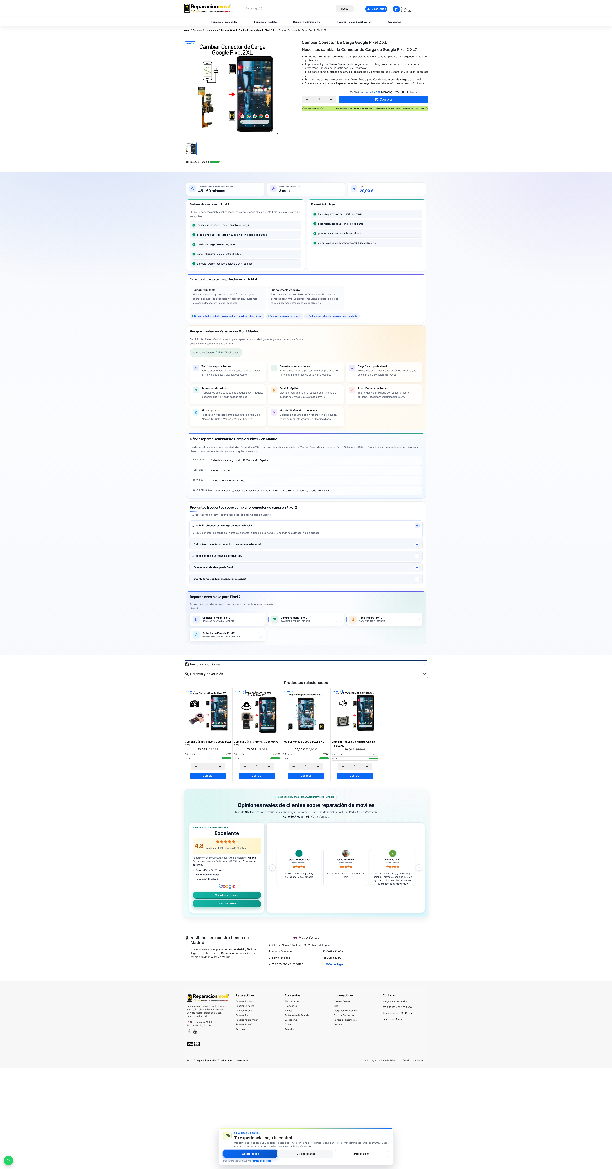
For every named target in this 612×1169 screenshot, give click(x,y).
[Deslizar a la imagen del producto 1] (190, 148)
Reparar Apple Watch (247, 1019)
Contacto (338, 1024)
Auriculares (290, 1029)
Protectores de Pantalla (297, 1015)
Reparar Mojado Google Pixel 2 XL (303, 741)
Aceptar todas (250, 1153)
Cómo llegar (335, 964)
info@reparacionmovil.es (395, 1001)
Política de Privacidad (389, 1060)
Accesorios (241, 1029)
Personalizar (361, 1153)
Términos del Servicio (414, 1060)
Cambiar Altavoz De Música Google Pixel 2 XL (353, 743)
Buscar (345, 8)
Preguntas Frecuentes (345, 1010)
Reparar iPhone (244, 1001)
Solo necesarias (306, 1153)
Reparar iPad (242, 1015)
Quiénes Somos (342, 1001)
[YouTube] (195, 1032)
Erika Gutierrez (345, 859)
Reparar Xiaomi (244, 1010)
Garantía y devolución (206, 674)
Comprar (384, 99)
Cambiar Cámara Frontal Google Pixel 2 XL (256, 743)
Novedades (291, 1006)
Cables (288, 1024)
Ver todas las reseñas (226, 895)
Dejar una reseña (227, 903)
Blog (336, 1006)
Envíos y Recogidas (344, 1015)
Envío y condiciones (205, 664)
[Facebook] (189, 1032)
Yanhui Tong (299, 859)
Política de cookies (262, 1160)
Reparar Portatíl (244, 1024)
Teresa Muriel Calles (392, 859)
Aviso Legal (370, 1060)
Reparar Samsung (245, 1006)
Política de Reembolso (345, 1019)
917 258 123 (389, 1007)
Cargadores (291, 1019)
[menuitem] (224, 22)
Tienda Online (292, 1001)
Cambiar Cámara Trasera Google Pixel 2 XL (208, 743)
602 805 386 (279, 964)
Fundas (288, 1010)
